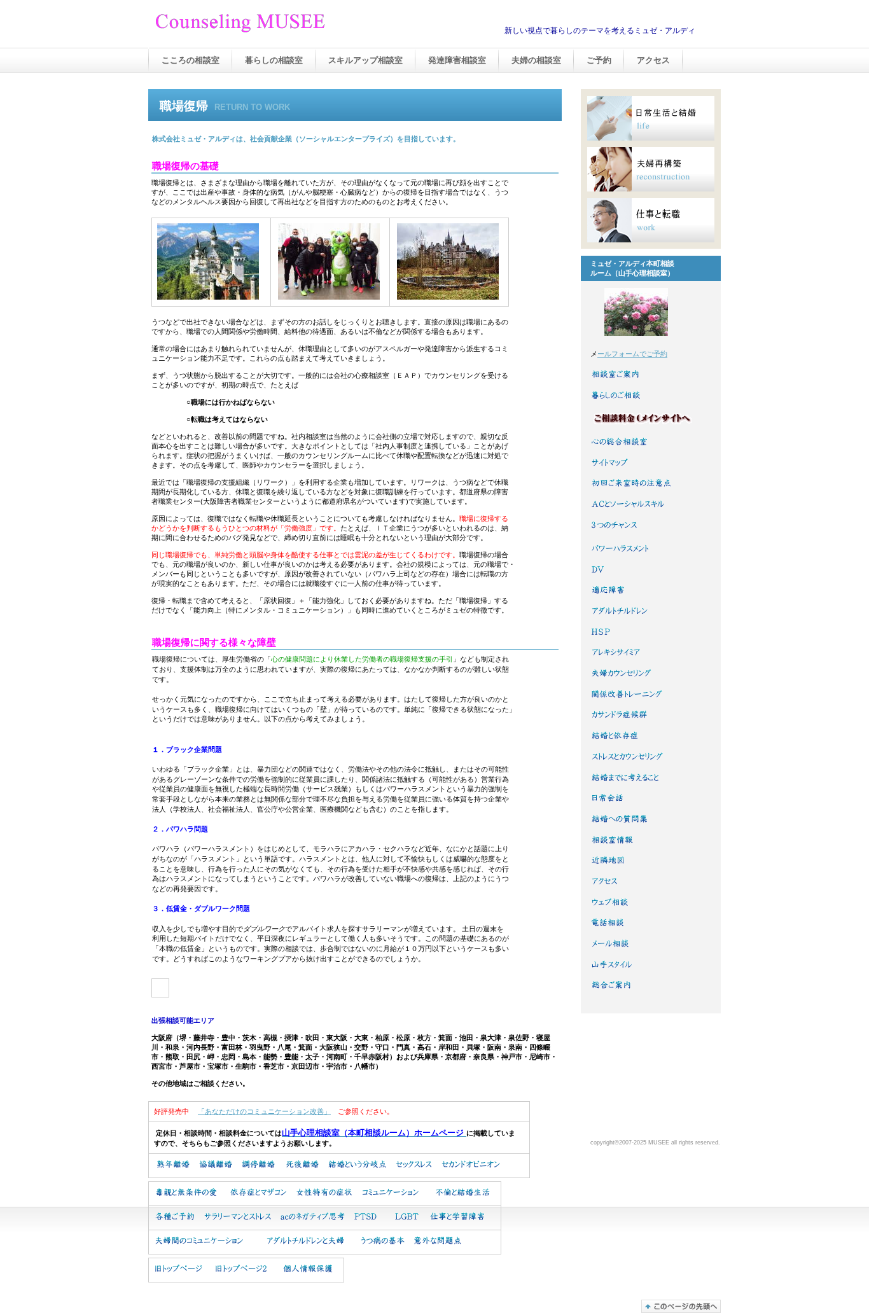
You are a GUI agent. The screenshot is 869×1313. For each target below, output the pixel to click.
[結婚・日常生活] (650, 118)
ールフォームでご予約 (632, 354)
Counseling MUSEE (282, 25)
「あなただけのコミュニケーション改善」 (264, 1111)
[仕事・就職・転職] (650, 220)
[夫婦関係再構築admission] (650, 169)
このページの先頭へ (681, 1306)
